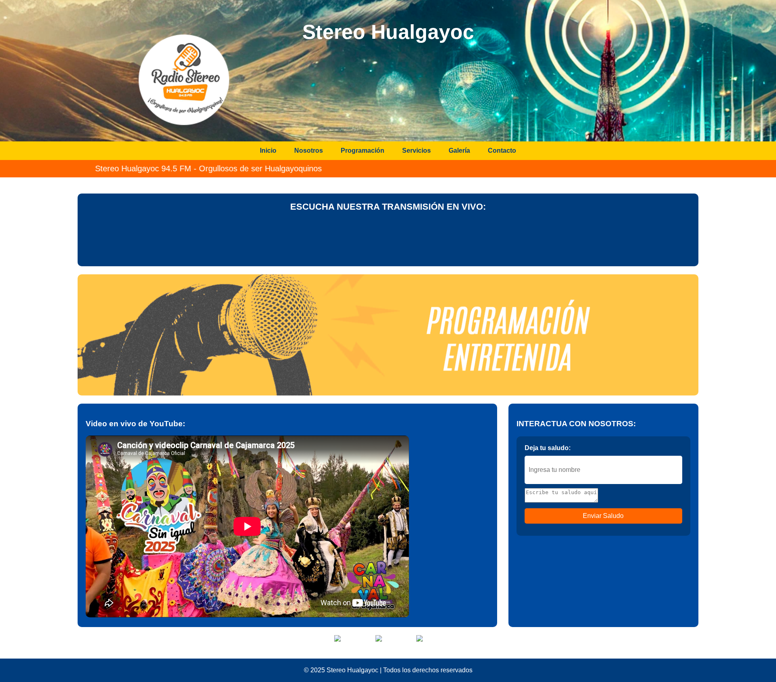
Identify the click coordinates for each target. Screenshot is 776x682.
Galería (459, 150)
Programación (362, 150)
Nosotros (308, 150)
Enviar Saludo (603, 515)
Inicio (268, 150)
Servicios (416, 150)
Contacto (502, 150)
